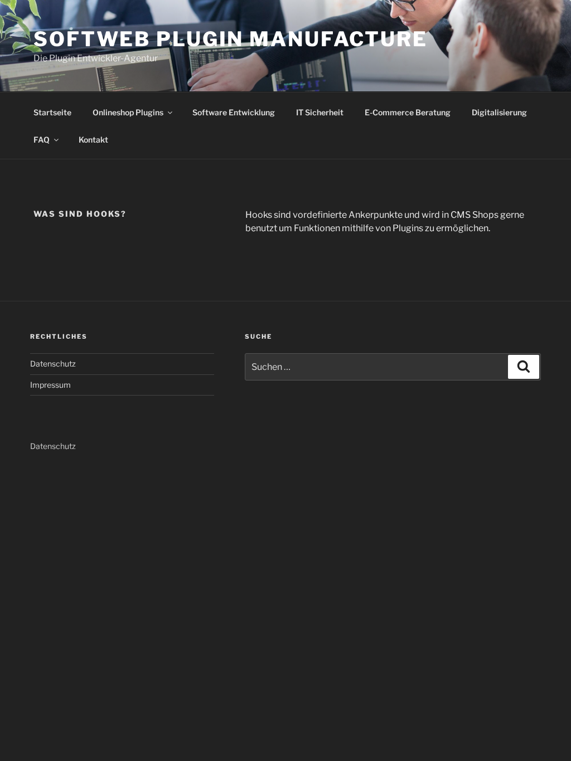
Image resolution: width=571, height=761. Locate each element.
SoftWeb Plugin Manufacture (230, 39)
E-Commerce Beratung (408, 112)
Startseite (52, 112)
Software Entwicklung (233, 112)
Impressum (50, 384)
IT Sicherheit (319, 112)
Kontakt (93, 139)
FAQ (41, 139)
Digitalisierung (499, 112)
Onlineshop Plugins (128, 112)
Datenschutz (53, 363)
